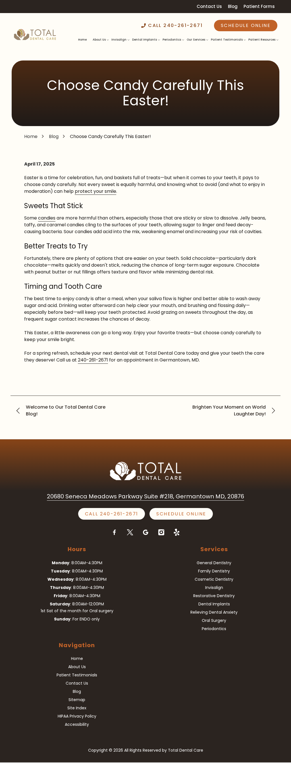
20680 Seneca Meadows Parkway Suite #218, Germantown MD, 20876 (145, 496)
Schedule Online (246, 25)
